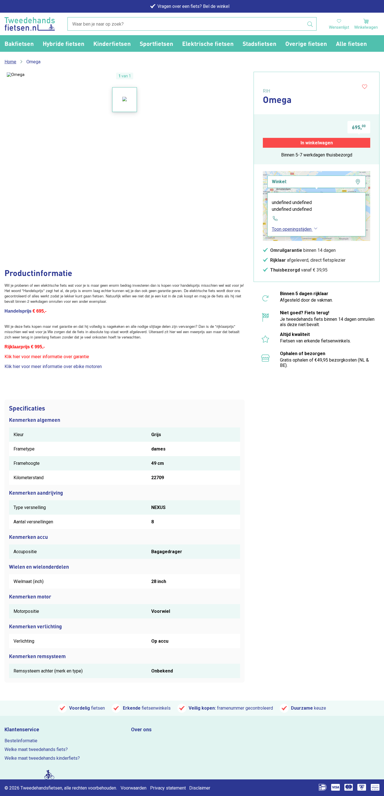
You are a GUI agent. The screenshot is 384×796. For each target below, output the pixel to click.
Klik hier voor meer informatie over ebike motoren (53, 366)
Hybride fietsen (63, 43)
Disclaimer (199, 788)
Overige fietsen (306, 43)
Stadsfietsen (259, 43)
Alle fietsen (351, 43)
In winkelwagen (317, 142)
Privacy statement (168, 788)
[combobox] (192, 24)
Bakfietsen (19, 43)
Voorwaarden (133, 788)
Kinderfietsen (112, 43)
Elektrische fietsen (208, 43)
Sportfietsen (156, 43)
